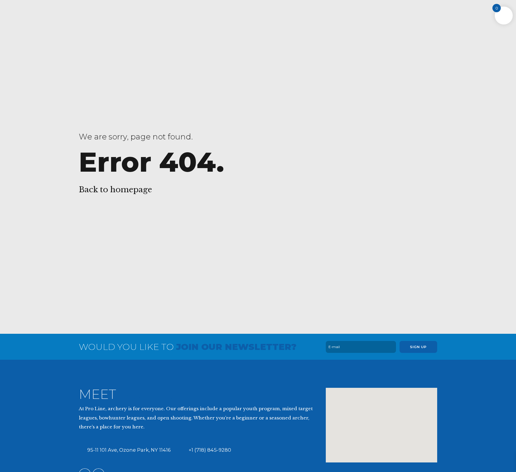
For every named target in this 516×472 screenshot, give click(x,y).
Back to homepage (115, 189)
